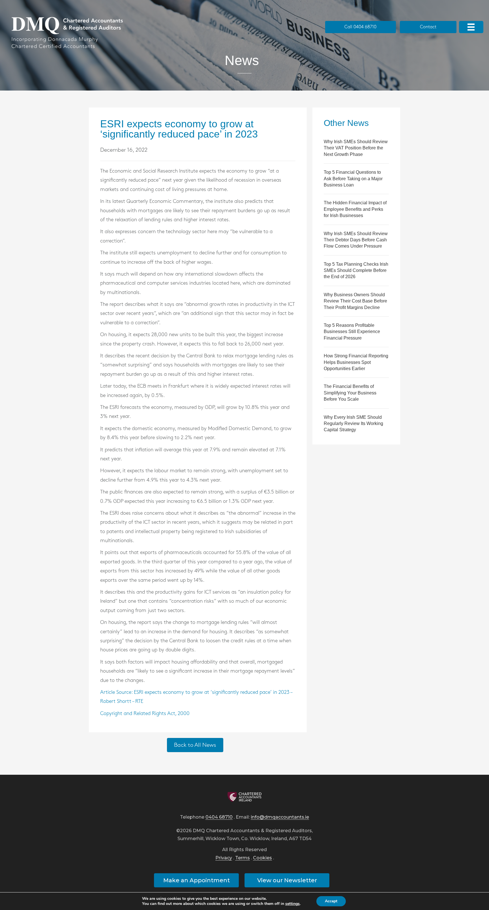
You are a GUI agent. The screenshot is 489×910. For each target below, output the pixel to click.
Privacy (223, 858)
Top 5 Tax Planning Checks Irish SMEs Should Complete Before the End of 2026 (356, 270)
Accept (331, 901)
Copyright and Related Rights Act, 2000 (145, 713)
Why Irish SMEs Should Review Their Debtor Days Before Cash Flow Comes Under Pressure (356, 240)
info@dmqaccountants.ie (280, 817)
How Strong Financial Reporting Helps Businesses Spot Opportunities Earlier (356, 362)
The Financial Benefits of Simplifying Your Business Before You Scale (350, 393)
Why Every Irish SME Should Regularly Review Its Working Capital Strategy (353, 423)
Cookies (262, 858)
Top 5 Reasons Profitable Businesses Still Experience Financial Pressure (352, 331)
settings (292, 903)
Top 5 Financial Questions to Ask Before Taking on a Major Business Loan (353, 178)
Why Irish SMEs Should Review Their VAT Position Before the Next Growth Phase (356, 148)
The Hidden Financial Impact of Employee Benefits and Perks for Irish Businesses (355, 209)
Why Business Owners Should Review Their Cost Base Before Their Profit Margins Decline (355, 301)
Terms (242, 858)
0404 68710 (219, 817)
